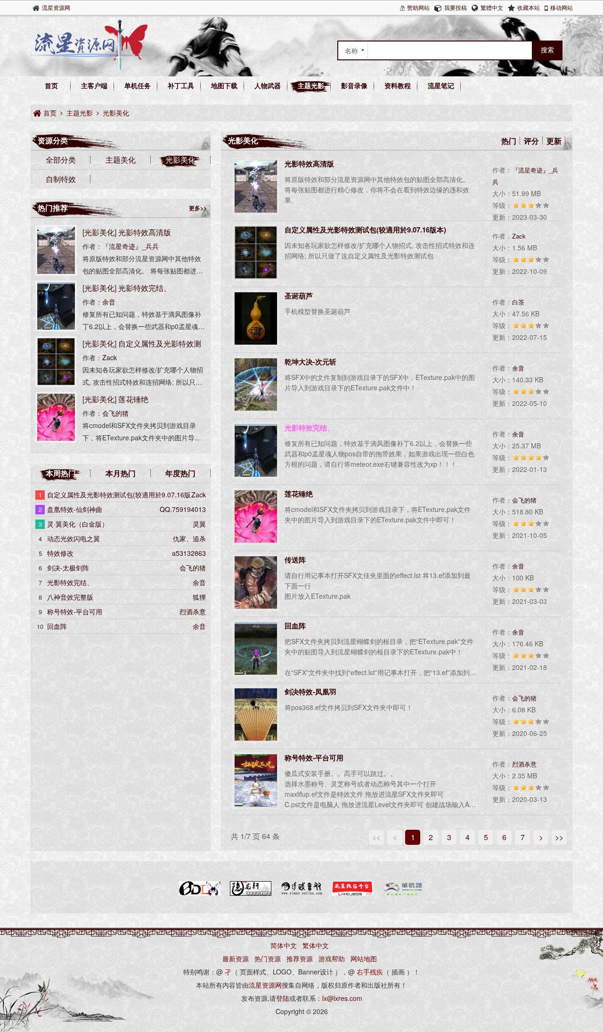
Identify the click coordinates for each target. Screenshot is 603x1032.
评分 (531, 140)
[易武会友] (301, 894)
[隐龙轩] (250, 894)
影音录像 (354, 85)
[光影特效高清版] (56, 273)
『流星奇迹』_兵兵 (130, 246)
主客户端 (94, 85)
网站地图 (363, 958)
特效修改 (60, 553)
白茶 (518, 301)
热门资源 (267, 958)
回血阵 (57, 626)
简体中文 (283, 945)
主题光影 (311, 85)
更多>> (198, 208)
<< (376, 837)
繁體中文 (492, 7)
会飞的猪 (524, 499)
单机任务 (137, 85)
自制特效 (61, 178)
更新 (554, 140)
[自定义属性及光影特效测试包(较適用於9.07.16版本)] (56, 384)
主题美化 (121, 159)
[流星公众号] (352, 894)
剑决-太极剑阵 (68, 567)
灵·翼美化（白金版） (77, 523)
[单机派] (403, 894)
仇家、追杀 (189, 538)
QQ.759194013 (183, 509)
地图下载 (224, 85)
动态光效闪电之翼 (73, 538)
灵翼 (199, 523)
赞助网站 (418, 7)
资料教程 (397, 85)
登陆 (282, 998)
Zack (519, 235)
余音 (518, 367)
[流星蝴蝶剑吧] (199, 894)
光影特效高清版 (144, 232)
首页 (51, 85)
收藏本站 (528, 7)
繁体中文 (315, 945)
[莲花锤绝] (56, 440)
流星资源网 (56, 7)
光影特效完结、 (144, 287)
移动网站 (561, 7)
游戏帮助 (331, 958)
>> (559, 837)
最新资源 (235, 958)
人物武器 (267, 85)
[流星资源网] (89, 68)
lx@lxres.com (342, 998)
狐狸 (199, 597)
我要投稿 (455, 7)
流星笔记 (441, 85)
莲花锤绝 (133, 399)
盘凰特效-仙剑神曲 (74, 509)
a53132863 (189, 553)
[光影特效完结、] (56, 328)
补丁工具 (181, 85)
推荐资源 (299, 958)
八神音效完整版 (70, 597)
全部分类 (61, 159)
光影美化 (116, 112)
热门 (508, 140)
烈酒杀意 (524, 764)
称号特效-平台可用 (74, 611)
